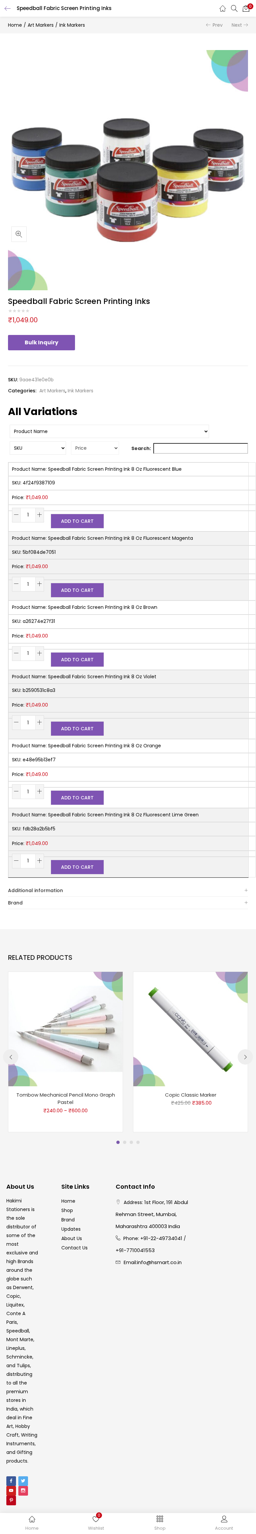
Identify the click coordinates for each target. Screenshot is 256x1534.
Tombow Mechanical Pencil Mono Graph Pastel (65, 1098)
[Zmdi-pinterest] (11, 1500)
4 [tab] (138, 1142)
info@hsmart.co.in (159, 1262)
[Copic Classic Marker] (190, 1028)
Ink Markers (72, 25)
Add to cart (77, 521)
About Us (71, 1238)
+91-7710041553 (135, 1250)
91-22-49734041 (162, 1238)
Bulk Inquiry (41, 342)
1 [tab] (118, 1142)
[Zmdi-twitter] (23, 1481)
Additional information (35, 890)
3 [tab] (131, 1142)
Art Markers (41, 25)
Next (237, 25)
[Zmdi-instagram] (23, 1491)
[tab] (128, 890)
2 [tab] (124, 1142)
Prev (218, 25)
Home (15, 25)
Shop (67, 1210)
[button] (246, 8)
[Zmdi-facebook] (11, 1481)
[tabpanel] (65, 1052)
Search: (141, 448)
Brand (15, 902)
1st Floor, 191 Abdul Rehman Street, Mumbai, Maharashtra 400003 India (152, 1214)
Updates (71, 1229)
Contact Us (74, 1247)
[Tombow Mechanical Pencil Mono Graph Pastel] (65, 1028)
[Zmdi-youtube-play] (11, 1491)
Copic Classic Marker (190, 1094)
